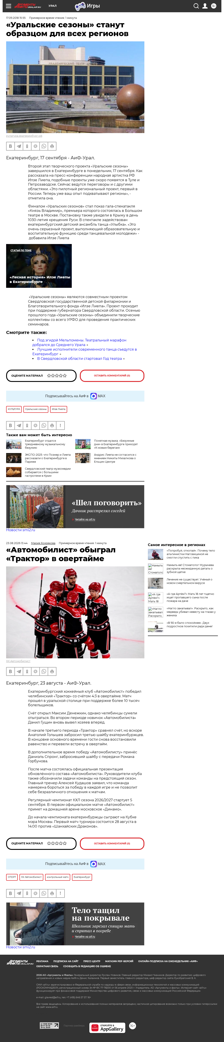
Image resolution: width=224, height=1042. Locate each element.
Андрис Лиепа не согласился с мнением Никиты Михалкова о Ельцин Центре (115, 458)
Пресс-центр (91, 961)
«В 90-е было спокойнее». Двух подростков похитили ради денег (190, 624)
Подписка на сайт (65, 961)
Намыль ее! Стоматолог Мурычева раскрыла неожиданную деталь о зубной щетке (190, 568)
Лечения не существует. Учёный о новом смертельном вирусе (189, 581)
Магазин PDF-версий (119, 961)
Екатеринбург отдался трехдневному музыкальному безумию (45, 444)
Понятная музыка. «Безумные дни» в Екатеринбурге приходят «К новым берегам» (116, 444)
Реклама (42, 961)
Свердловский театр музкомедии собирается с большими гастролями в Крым (48, 472)
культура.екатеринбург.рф (24, 135)
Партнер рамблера (74, 1025)
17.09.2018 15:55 (16, 17)
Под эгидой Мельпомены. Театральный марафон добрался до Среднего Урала (79, 342)
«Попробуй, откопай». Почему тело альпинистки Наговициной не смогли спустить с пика (191, 554)
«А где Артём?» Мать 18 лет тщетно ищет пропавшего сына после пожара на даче (190, 597)
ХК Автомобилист (18, 661)
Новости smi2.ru (20, 530)
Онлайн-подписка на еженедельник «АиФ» (168, 961)
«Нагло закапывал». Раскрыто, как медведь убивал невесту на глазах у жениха (191, 612)
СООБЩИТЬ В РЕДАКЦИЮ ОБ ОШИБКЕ (87, 966)
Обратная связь (47, 966)
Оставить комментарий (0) (112, 375)
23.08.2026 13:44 (17, 543)
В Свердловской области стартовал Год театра (79, 359)
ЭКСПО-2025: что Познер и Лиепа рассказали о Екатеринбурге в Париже (48, 458)
